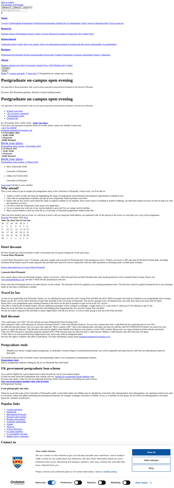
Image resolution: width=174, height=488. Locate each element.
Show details (141, 482)
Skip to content (7, 2)
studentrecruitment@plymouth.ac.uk (16, 130)
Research (6, 28)
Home (3, 73)
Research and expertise (16, 417)
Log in (27, 7)
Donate (96, 55)
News (46, 65)
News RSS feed (14, 429)
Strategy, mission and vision (13, 65)
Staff (4, 71)
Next (26, 217)
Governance (31, 65)
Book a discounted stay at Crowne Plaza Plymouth (23, 267)
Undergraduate (15, 23)
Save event (5, 185)
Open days (32, 73)
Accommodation (73, 23)
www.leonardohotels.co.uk (12, 279)
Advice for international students (54, 44)
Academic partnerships (83, 55)
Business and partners (16, 419)
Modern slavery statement (18, 436)
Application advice (9, 44)
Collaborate (105, 55)
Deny (151, 468)
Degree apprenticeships (34, 55)
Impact (12, 34)
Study (4, 18)
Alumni (39, 65)
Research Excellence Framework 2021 (65, 34)
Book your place (15, 111)
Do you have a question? (18, 113)
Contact (69, 65)
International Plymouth (16, 414)
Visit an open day (116, 23)
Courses (4, 23)
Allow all (151, 452)
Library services (88, 23)
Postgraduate (27, 23)
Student (6, 68)
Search (6, 7)
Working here (59, 65)
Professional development (44, 23)
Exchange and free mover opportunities (85, 44)
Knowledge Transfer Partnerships (58, 55)
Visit (51, 65)
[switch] (78, 482)
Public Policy (88, 34)
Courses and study (17, 73)
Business (5, 49)
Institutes (5, 34)
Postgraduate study (15, 116)
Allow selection (151, 460)
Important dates (101, 23)
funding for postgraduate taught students (72, 376)
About (4, 60)
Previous (5, 217)
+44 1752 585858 (8, 128)
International (8, 39)
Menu (17, 7)
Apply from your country (28, 44)
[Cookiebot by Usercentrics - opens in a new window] (17, 483)
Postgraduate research (25, 34)
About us (10, 426)
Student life (61, 23)
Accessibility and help (17, 434)
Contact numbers (15, 431)
